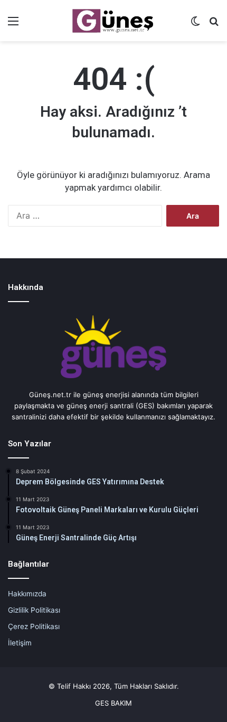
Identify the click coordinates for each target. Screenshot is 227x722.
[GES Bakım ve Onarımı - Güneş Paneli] (113, 20)
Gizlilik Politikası (34, 610)
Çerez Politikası (34, 626)
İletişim (20, 643)
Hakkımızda (27, 593)
